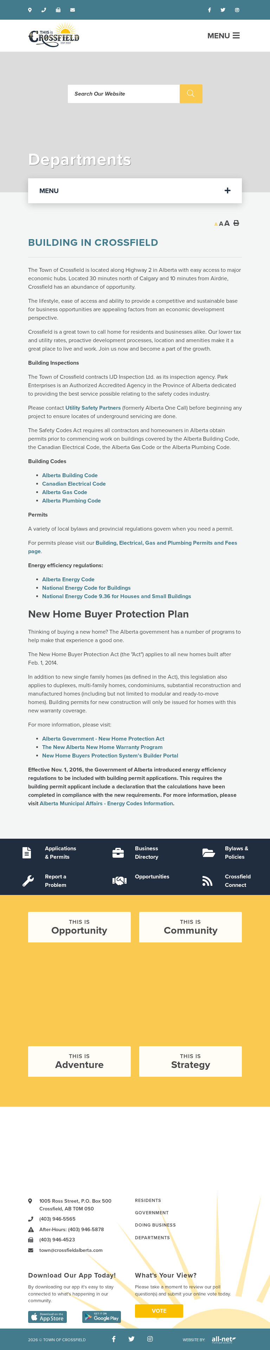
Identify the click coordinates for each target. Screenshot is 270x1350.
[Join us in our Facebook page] (211, 10)
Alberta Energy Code (68, 579)
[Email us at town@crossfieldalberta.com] (74, 10)
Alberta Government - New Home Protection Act (103, 738)
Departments (152, 1238)
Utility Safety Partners (93, 407)
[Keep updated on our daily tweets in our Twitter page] (224, 10)
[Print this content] (236, 223)
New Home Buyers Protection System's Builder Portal (110, 755)
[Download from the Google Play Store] (101, 1317)
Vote (159, 1310)
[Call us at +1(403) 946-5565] (45, 10)
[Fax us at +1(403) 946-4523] (59, 10)
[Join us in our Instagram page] (238, 10)
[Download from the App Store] (47, 1317)
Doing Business (155, 1225)
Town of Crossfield (53, 34)
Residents (148, 1200)
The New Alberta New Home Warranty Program (102, 747)
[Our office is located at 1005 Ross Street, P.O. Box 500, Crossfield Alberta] (31, 10)
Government (152, 1213)
